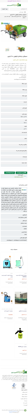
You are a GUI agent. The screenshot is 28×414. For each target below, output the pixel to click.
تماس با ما (25, 403)
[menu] (25, 12)
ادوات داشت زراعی (7, 16)
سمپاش (24, 17)
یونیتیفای (10, 412)
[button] (26, 34)
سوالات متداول (24, 394)
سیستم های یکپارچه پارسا (13, 411)
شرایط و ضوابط (24, 396)
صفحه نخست (24, 16)
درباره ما (25, 401)
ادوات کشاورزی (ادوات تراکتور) (16, 16)
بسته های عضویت (24, 398)
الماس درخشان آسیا (19, 177)
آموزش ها (25, 405)
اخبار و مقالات (24, 392)
